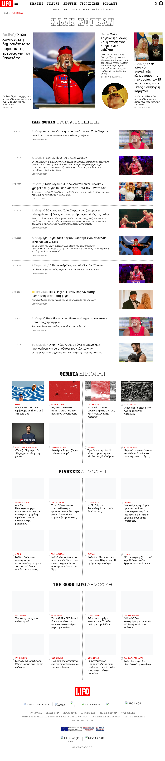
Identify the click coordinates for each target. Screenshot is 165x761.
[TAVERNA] (113, 704)
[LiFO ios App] (94, 739)
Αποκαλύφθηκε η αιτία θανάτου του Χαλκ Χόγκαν (75, 131)
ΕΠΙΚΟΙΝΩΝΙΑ (52, 713)
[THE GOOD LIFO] (74, 704)
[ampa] (60, 704)
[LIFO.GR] (6, 4)
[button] (16, 4)
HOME (5, 13)
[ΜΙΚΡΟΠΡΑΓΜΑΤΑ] (37, 704)
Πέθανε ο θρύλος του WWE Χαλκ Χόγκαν (76, 265)
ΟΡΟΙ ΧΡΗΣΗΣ (128, 713)
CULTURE (53, 3)
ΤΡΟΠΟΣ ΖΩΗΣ (90, 3)
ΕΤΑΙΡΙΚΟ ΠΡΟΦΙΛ (108, 713)
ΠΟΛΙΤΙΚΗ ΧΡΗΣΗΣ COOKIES (106, 717)
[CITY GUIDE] (91, 704)
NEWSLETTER (70, 713)
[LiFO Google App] (70, 739)
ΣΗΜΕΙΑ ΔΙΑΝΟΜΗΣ (135, 717)
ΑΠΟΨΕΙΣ (70, 3)
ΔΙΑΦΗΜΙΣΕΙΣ (88, 713)
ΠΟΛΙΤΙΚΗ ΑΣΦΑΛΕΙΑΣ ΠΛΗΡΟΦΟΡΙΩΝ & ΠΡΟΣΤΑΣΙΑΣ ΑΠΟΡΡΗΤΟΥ (54, 717)
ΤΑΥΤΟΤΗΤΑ (36, 713)
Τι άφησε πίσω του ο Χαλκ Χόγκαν (65, 157)
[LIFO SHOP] (133, 704)
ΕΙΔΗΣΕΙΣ (37, 3)
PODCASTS (110, 3)
